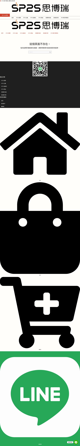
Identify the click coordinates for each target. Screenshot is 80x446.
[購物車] (40, 348)
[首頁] (40, 179)
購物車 (2, 106)
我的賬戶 (3, 103)
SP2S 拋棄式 (33, 17)
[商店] (40, 273)
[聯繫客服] (40, 442)
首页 (13, 17)
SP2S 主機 (25, 17)
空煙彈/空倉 (48, 17)
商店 (40, 275)
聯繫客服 (40, 444)
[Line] (76, 442)
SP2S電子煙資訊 (64, 17)
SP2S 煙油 (40, 17)
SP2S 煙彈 (18, 17)
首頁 (40, 180)
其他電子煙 (56, 17)
